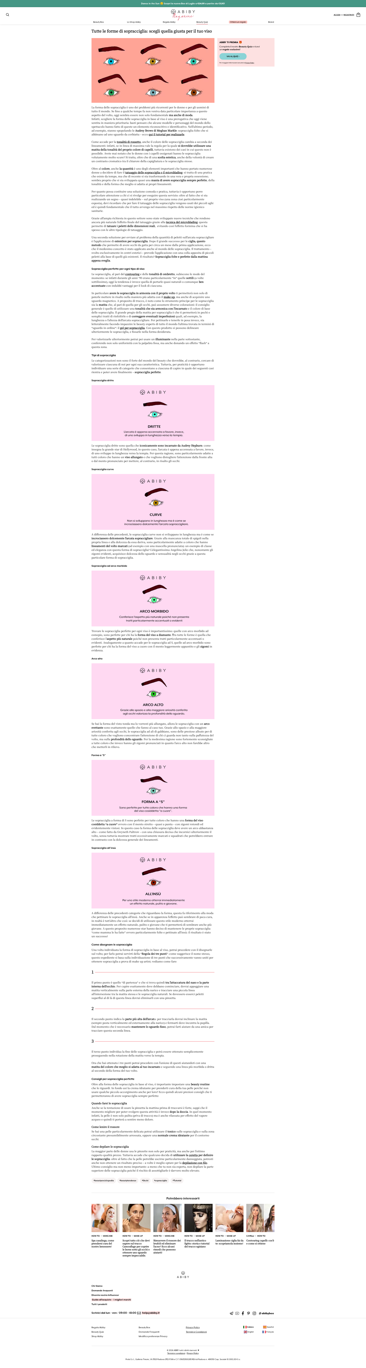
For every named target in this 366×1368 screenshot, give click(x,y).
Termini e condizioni (176, 1353)
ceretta (193, 1155)
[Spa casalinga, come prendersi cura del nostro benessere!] (106, 1218)
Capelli (250, 1236)
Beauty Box (144, 1327)
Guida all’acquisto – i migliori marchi (111, 1299)
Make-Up (138, 1236)
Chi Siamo (97, 1286)
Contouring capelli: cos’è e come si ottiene (260, 1242)
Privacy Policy (249, 63)
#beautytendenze (128, 1180)
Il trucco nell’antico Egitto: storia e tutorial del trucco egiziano (196, 1243)
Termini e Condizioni (196, 1332)
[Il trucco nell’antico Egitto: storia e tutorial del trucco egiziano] (198, 1218)
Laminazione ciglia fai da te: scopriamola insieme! (229, 1242)
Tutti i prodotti (99, 1304)
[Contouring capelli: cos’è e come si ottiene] (260, 1218)
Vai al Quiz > (233, 56)
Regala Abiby (169, 22)
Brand (271, 22)
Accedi (337, 15)
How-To (96, 1236)
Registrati (349, 15)
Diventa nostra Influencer (105, 1295)
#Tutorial (177, 1180)
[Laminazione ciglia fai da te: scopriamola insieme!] (229, 1218)
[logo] (183, 15)
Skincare (108, 1236)
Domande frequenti (102, 1290)
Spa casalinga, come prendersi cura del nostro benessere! (103, 1243)
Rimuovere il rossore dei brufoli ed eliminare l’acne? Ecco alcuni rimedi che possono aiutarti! (167, 1246)
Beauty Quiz (202, 22)
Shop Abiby (97, 1336)
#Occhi (145, 1180)
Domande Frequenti (149, 1332)
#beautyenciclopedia (104, 1180)
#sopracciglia (160, 1180)
